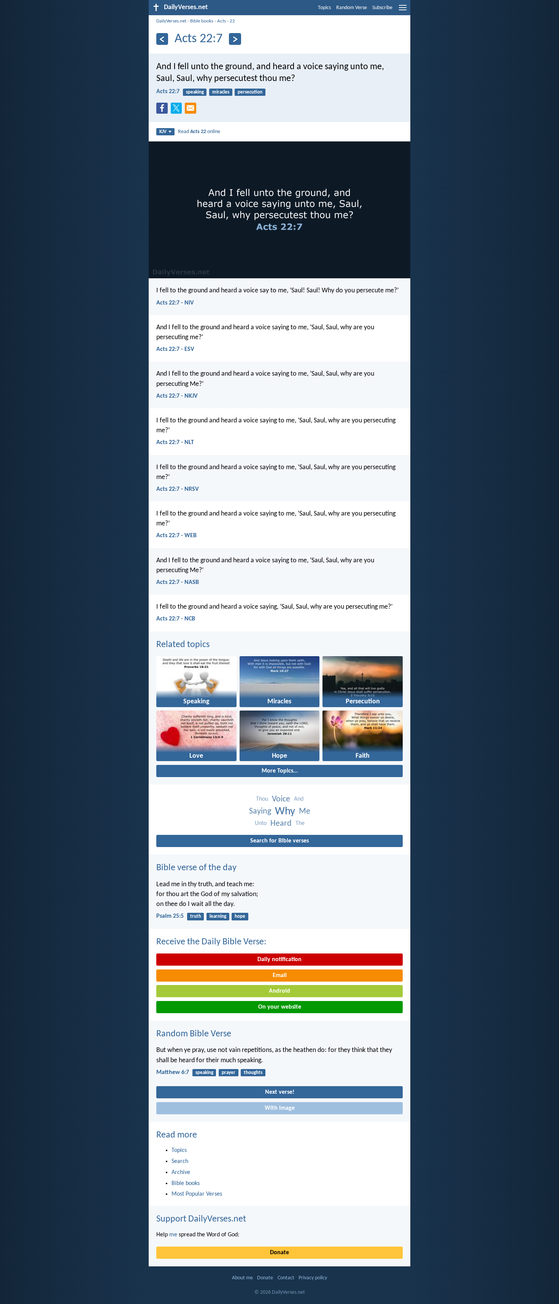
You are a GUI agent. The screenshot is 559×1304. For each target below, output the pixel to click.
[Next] (235, 39)
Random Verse (351, 8)
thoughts (253, 1072)
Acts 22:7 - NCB (175, 619)
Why (285, 811)
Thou (262, 799)
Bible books (201, 21)
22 (232, 21)
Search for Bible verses (279, 841)
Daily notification (279, 960)
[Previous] (162, 39)
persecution (250, 92)
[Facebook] (163, 110)
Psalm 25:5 (170, 916)
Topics (324, 8)
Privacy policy (313, 1278)
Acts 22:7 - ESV (175, 349)
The (300, 823)
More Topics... (280, 771)
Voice (281, 799)
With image (280, 1108)
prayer (228, 1072)
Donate (279, 1253)
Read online (199, 132)
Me (304, 811)
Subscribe (382, 8)
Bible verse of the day (196, 868)
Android (279, 991)
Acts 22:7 (167, 92)
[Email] (192, 110)
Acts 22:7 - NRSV (177, 489)
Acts (221, 21)
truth (195, 916)
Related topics (183, 644)
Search (180, 1161)
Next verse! (279, 1092)
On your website (279, 1007)
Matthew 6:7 (172, 1072)
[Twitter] (178, 110)
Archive (181, 1172)
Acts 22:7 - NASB (177, 582)
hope (240, 916)
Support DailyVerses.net (201, 1219)
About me (242, 1278)
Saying (260, 811)
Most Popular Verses (197, 1194)
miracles (220, 92)
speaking (195, 92)
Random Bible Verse (193, 1034)
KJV (163, 131)
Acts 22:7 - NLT (175, 442)
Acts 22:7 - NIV (175, 303)
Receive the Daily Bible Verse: (211, 942)
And (298, 799)
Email (280, 975)
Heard (281, 823)
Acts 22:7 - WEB (176, 536)
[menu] (402, 10)
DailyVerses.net (171, 21)
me (173, 1235)
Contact (286, 1278)
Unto (261, 823)
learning (218, 916)
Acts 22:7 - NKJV (176, 396)
